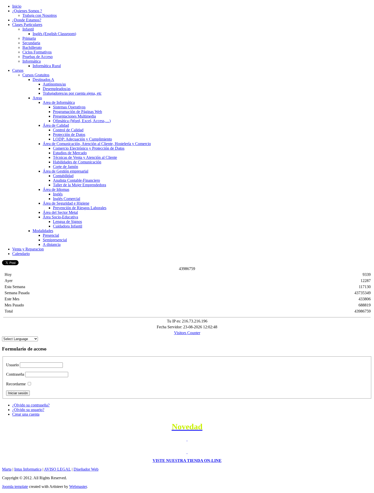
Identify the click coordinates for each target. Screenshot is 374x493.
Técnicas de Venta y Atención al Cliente (85, 157)
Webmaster (78, 486)
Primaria (29, 38)
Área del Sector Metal (60, 212)
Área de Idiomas (56, 189)
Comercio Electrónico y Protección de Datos (88, 148)
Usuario (12, 365)
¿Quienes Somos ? (27, 11)
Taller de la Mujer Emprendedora (79, 185)
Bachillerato (32, 47)
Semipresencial (55, 240)
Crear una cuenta (25, 414)
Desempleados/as (56, 89)
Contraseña (15, 374)
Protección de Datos (69, 134)
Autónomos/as (54, 84)
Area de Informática (59, 102)
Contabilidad (63, 176)
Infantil (28, 29)
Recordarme (16, 384)
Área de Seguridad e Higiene (66, 203)
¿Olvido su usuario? (28, 409)
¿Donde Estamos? (26, 20)
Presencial (51, 235)
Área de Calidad (56, 125)
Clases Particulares (27, 24)
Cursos (17, 70)
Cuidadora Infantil (67, 226)
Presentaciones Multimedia (74, 116)
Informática (31, 61)
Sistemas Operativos (69, 107)
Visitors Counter (187, 333)
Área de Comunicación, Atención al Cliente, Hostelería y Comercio (97, 144)
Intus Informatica (27, 469)
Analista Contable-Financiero (76, 180)
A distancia (52, 244)
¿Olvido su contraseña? (31, 405)
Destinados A (43, 79)
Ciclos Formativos (37, 52)
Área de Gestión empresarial (65, 171)
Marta (6, 469)
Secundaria (31, 43)
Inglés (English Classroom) (54, 34)
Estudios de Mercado (70, 153)
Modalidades (43, 231)
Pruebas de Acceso (37, 56)
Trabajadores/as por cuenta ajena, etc (72, 93)
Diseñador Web (86, 469)
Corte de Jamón (65, 166)
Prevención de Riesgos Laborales (79, 208)
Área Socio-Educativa (60, 217)
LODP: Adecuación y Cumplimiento (82, 139)
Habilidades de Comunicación (77, 162)
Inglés (58, 194)
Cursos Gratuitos (35, 75)
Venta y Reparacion (28, 249)
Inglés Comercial (66, 198)
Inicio (16, 6)
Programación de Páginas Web (77, 111)
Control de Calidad (68, 130)
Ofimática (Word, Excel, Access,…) (82, 121)
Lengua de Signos (67, 221)
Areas (37, 98)
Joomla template (15, 486)
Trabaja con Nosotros (39, 15)
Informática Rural (47, 66)
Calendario (21, 253)
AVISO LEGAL (57, 469)
